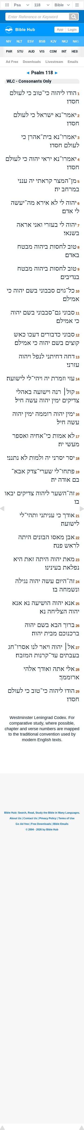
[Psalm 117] (6, 519)
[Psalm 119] (78, 519)
